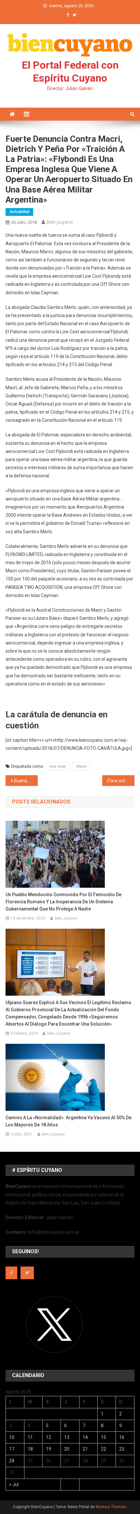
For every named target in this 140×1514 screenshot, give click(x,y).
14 (85, 1437)
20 (66, 1449)
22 (103, 1449)
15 (103, 1437)
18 (30, 1449)
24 (11, 1460)
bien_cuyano (60, 222)
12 (48, 1437)
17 (11, 1449)
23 (121, 1449)
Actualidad (19, 211)
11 (30, 1437)
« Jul (14, 1484)
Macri (81, 766)
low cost (57, 766)
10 (11, 1437)
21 (85, 1449)
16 (121, 1437)
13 (66, 1437)
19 (48, 1449)
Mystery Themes (111, 1507)
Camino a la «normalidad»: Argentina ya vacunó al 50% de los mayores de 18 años (69, 1121)
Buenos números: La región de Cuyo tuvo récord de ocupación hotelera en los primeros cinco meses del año (26, 780)
